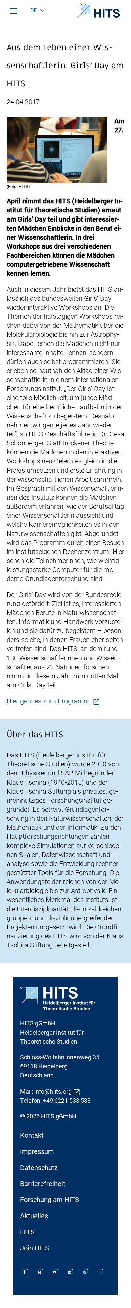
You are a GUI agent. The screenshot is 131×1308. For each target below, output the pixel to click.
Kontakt (32, 1135)
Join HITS (34, 1248)
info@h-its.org (53, 1091)
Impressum (37, 1151)
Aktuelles (34, 1216)
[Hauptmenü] (13, 11)
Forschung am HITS (49, 1200)
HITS (27, 1232)
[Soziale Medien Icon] (24, 1272)
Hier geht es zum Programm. (49, 701)
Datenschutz (39, 1168)
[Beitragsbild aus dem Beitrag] (57, 149)
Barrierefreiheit (43, 1184)
